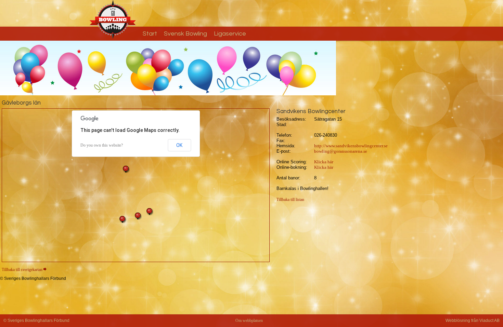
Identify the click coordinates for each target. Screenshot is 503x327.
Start (150, 33)
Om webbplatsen (249, 320)
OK (179, 145)
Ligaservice (230, 33)
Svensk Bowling (185, 33)
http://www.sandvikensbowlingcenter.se (351, 145)
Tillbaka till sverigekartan (22, 269)
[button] (126, 169)
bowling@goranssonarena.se (340, 151)
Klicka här (323, 161)
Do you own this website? (101, 145)
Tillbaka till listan (290, 199)
